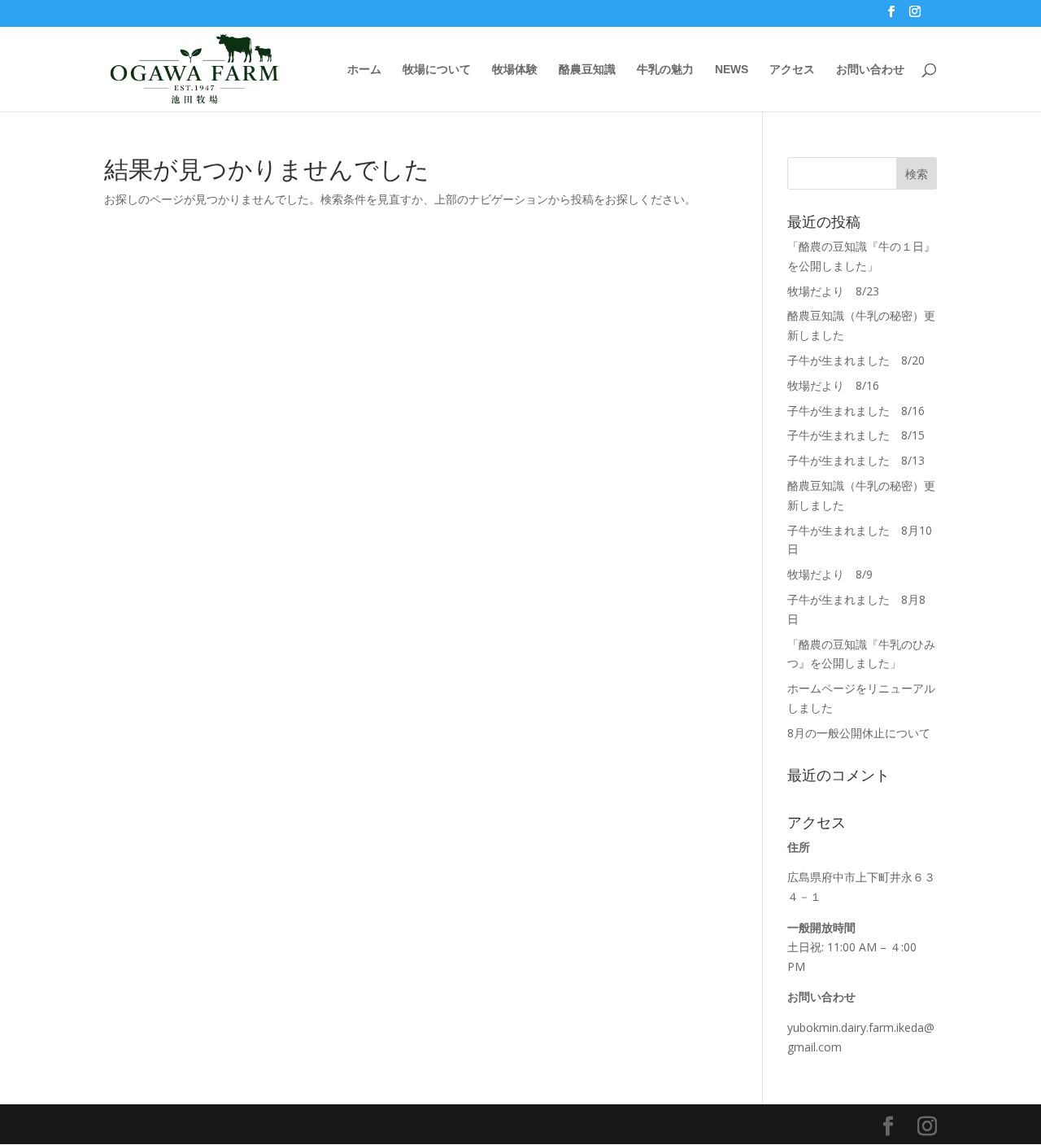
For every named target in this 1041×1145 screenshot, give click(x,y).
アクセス (792, 69)
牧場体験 (515, 69)
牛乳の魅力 (665, 69)
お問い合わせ (870, 69)
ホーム (364, 69)
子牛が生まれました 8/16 (856, 410)
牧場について (437, 69)
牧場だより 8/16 (833, 385)
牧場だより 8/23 (833, 291)
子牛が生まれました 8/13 (856, 460)
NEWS (731, 69)
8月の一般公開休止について (858, 733)
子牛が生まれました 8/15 (856, 435)
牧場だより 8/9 (830, 574)
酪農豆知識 (587, 69)
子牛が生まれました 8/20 (856, 360)
